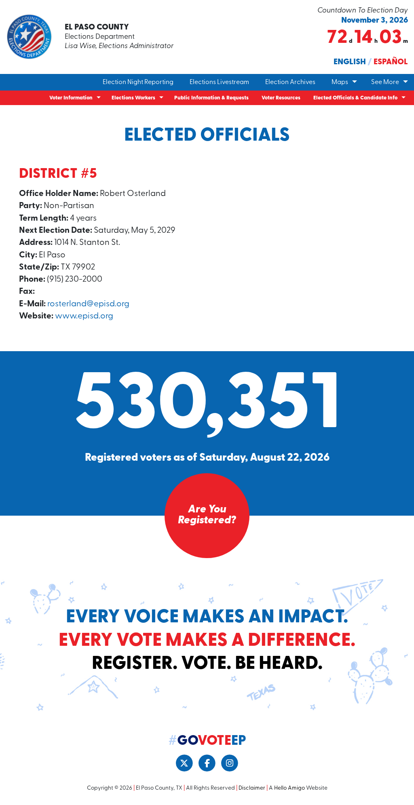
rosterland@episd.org (88, 304)
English (350, 62)
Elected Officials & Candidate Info (355, 98)
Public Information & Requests (211, 98)
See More (385, 82)
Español (391, 62)
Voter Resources (281, 98)
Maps (340, 82)
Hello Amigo (289, 788)
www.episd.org (84, 316)
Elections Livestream (219, 82)
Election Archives (290, 82)
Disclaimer (252, 788)
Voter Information (71, 98)
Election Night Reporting (138, 82)
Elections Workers (133, 98)
